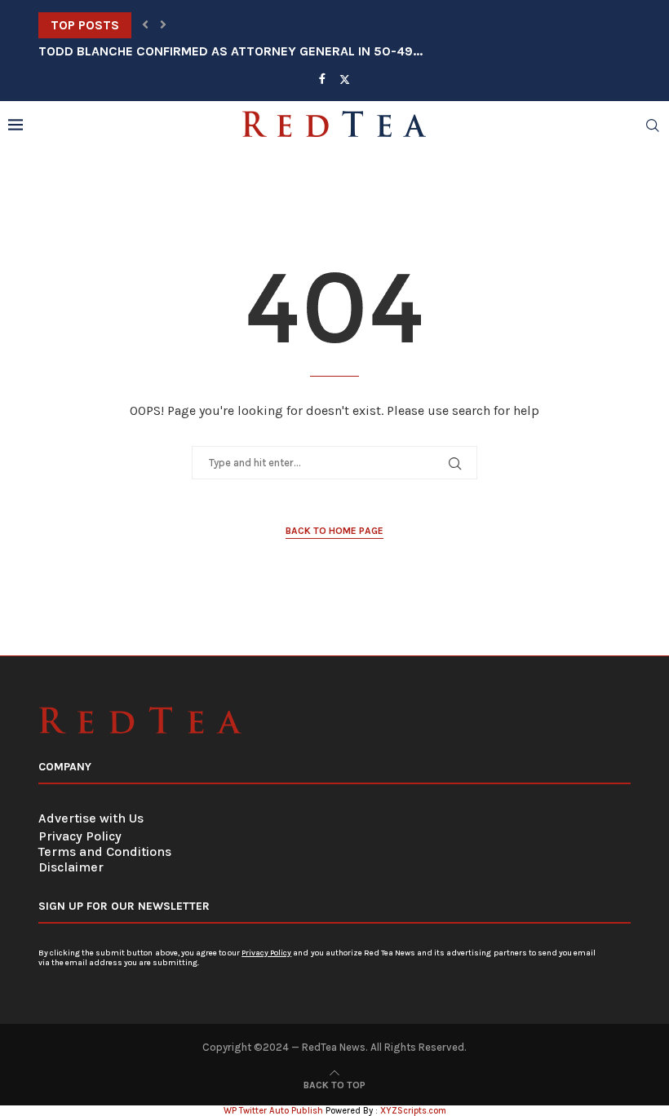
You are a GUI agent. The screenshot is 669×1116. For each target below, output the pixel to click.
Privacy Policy (80, 836)
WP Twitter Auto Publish (273, 1110)
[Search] (653, 125)
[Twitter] (344, 79)
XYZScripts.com (413, 1110)
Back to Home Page (334, 530)
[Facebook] (322, 79)
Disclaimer (71, 867)
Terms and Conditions (104, 851)
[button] (145, 25)
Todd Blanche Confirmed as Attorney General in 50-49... (230, 51)
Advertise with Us (91, 818)
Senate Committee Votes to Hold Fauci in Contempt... (217, 25)
